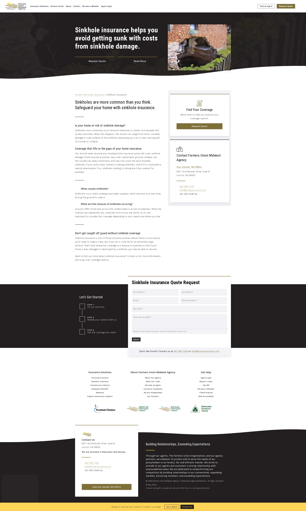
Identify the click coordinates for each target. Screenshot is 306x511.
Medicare (100, 392)
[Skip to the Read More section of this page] (137, 61)
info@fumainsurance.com (193, 190)
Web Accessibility (206, 396)
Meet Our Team (153, 381)
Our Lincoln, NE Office (189, 167)
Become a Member (206, 389)
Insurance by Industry (100, 385)
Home (78, 94)
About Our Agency (153, 377)
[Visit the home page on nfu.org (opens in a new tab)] (137, 409)
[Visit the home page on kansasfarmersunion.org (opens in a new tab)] (169, 409)
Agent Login (206, 377)
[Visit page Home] (15, 6)
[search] (299, 6)
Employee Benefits (100, 389)
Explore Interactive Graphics (100, 396)
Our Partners (153, 396)
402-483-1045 (187, 186)
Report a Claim (206, 381)
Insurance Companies (153, 389)
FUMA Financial (206, 392)
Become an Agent (153, 385)
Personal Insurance (94, 94)
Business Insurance (100, 381)
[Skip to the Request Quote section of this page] (94, 61)
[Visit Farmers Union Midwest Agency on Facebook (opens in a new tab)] (84, 477)
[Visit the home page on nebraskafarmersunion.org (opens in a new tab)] (201, 409)
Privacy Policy (151, 485)
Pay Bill (206, 385)
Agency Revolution (198, 481)
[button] (199, 126)
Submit (136, 339)
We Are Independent (153, 392)
